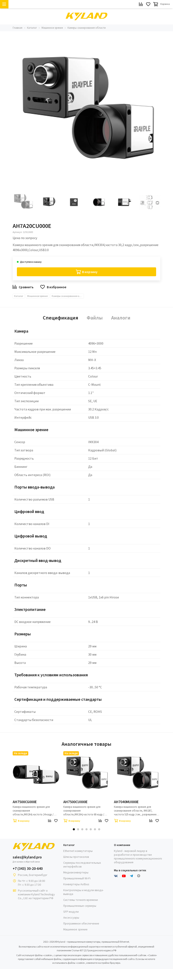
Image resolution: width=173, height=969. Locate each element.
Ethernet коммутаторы (78, 851)
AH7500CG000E (25, 802)
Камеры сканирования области (68, 296)
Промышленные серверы (79, 906)
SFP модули (71, 912)
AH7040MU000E (126, 802)
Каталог (18, 296)
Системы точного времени (80, 900)
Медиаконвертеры (75, 872)
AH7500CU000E (75, 802)
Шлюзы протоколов (76, 857)
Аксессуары (71, 917)
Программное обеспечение (81, 923)
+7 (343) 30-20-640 (28, 868)
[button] (74, 829)
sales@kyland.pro (27, 857)
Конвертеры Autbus (76, 884)
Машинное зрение (37, 296)
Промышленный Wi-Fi (77, 878)
